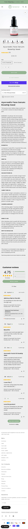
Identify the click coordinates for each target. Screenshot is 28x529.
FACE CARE (3, 446)
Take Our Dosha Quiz (6, 476)
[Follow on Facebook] (2, 516)
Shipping (3, 481)
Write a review (14, 281)
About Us (3, 467)
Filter (14, 286)
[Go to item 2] (8, 41)
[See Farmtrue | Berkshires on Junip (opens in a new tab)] (17, 424)
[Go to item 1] (3, 41)
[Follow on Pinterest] (9, 516)
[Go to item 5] (22, 41)
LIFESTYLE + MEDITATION (6, 453)
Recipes (3, 474)
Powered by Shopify (21, 519)
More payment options (14, 86)
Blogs (2, 479)
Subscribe (6, 507)
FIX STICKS (3, 441)
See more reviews (14, 421)
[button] (19, 271)
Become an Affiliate (6, 469)
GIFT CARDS (4, 455)
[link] (6, 52)
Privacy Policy (4, 486)
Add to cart (14, 72)
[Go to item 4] (17, 41)
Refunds (3, 483)
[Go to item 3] (13, 41)
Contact (3, 490)
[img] (13, 292)
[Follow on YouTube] (13, 516)
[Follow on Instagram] (6, 516)
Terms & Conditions (6, 488)
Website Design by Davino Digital (9, 512)
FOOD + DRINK (4, 450)
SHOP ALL (3, 460)
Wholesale (3, 471)
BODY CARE (4, 448)
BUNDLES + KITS (4, 457)
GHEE (2, 443)
